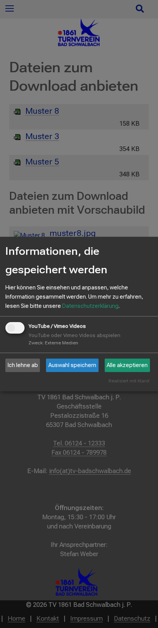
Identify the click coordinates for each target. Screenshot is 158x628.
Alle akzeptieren (127, 365)
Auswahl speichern (72, 365)
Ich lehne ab (23, 365)
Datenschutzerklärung (90, 306)
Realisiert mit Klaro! (129, 381)
